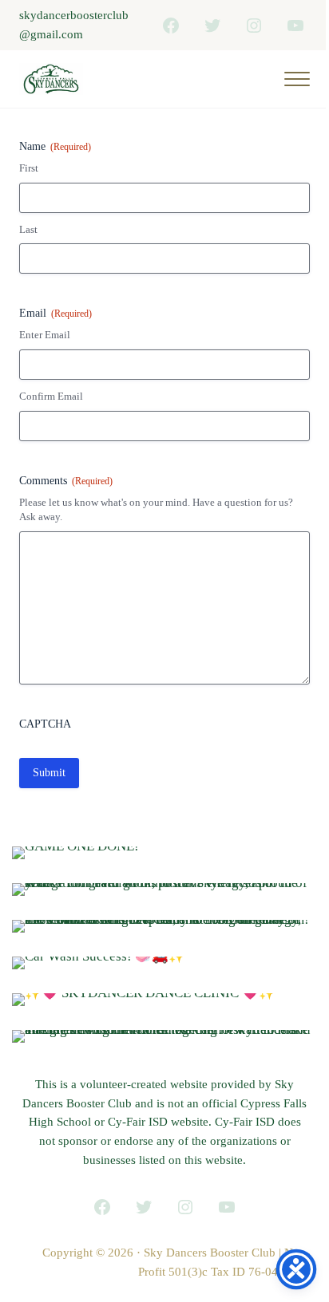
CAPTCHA (45, 724)
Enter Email (44, 335)
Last (28, 229)
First (28, 168)
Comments (66, 481)
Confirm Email (51, 396)
